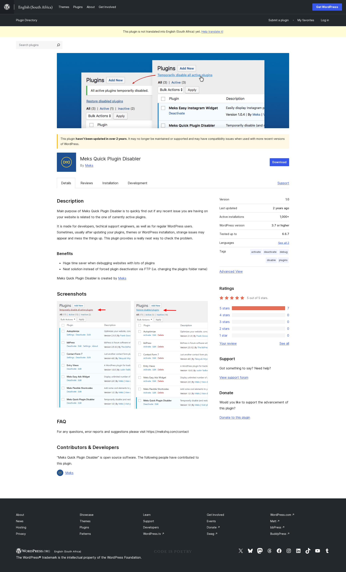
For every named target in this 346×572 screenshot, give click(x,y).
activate (256, 251)
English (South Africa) (67, 551)
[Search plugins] (58, 45)
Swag (212, 533)
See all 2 (283, 242)
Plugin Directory (26, 20)
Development (137, 183)
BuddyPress (280, 533)
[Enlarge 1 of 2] (125, 306)
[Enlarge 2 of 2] (202, 306)
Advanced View (231, 271)
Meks (89, 165)
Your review (228, 343)
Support (283, 183)
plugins (283, 260)
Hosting (21, 527)
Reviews (86, 183)
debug (284, 251)
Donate (213, 527)
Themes (85, 521)
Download (279, 162)
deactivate (270, 251)
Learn (147, 514)
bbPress (277, 527)
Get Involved (215, 514)
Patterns (85, 533)
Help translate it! (212, 31)
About (20, 514)
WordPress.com (282, 514)
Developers (151, 527)
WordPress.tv (153, 533)
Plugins (84, 527)
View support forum (233, 377)
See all (284, 343)
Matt (275, 521)
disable (271, 260)
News (19, 521)
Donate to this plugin (234, 417)
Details (66, 183)
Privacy (21, 533)
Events (211, 521)
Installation (110, 183)
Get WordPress (327, 7)
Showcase (87, 514)
